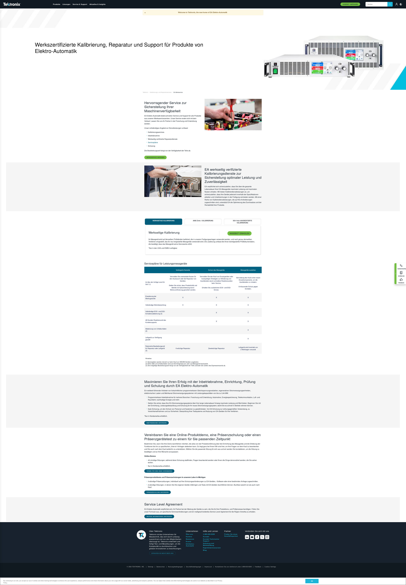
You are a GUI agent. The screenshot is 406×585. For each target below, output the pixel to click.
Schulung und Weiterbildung (208, 544)
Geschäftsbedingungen (193, 567)
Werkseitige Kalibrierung (164, 221)
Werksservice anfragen (155, 157)
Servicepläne (153, 142)
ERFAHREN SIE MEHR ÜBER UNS (162, 553)
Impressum (208, 567)
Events (188, 541)
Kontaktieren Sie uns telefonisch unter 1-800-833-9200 (233, 567)
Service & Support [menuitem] (80, 4)
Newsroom (190, 539)
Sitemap (150, 567)
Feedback (258, 567)
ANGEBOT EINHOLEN (239, 233)
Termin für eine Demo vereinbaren (159, 471)
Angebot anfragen (350, 4)
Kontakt (206, 536)
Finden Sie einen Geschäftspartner (231, 535)
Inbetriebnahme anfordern (157, 423)
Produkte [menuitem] (56, 4)
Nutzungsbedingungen (175, 567)
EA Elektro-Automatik (190, 545)
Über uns (189, 534)
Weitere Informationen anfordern (159, 516)
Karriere (189, 536)
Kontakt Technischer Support (211, 540)
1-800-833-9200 (209, 534)
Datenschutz (160, 567)
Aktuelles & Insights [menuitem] (97, 4)
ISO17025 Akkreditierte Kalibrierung (242, 222)
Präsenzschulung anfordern (158, 492)
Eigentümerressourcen (212, 548)
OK (312, 581)
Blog (205, 550)
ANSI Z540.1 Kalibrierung (203, 221)
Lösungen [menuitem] (66, 4)
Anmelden (396, 4)
